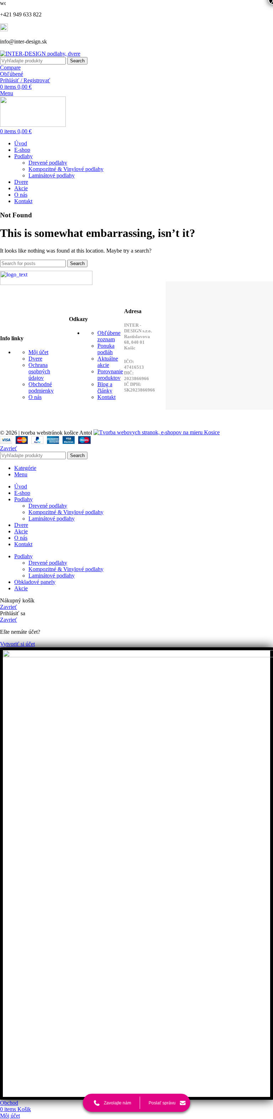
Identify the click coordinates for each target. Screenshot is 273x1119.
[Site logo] (40, 54)
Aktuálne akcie (107, 362)
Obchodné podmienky (41, 387)
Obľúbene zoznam (109, 336)
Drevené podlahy (47, 163)
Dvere (35, 359)
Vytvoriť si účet (17, 644)
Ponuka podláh (105, 349)
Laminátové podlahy (51, 175)
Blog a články (104, 387)
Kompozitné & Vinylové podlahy (65, 169)
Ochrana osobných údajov (39, 371)
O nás (35, 397)
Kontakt (106, 397)
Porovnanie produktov (110, 374)
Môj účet (38, 352)
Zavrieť (8, 448)
